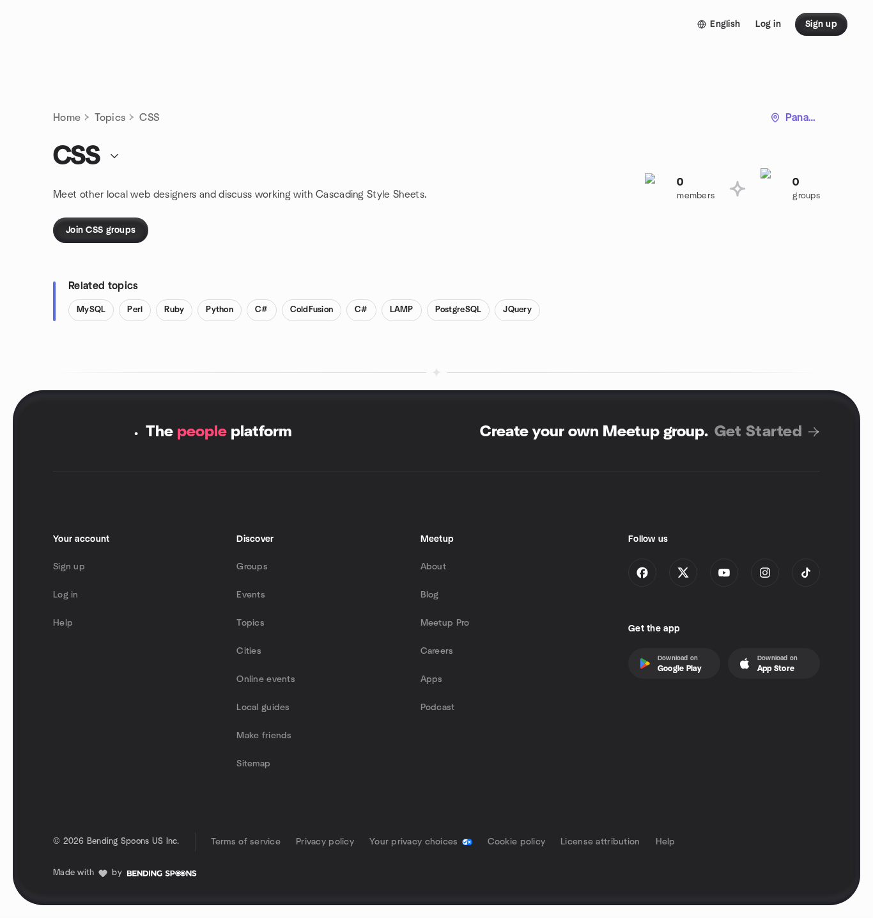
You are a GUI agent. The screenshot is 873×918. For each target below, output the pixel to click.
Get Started (758, 431)
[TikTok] (806, 572)
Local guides (263, 707)
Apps (432, 679)
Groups (252, 566)
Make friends (263, 735)
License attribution (600, 841)
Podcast (438, 707)
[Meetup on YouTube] (724, 572)
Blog (430, 594)
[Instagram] (765, 572)
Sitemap (253, 763)
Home (67, 118)
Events (250, 594)
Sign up (69, 566)
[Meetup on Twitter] (683, 572)
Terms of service (246, 841)
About (433, 566)
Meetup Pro (445, 623)
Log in (66, 594)
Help (63, 623)
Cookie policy (517, 841)
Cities (248, 651)
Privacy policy (325, 841)
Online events (265, 679)
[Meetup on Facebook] (642, 572)
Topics (110, 118)
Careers (437, 651)
